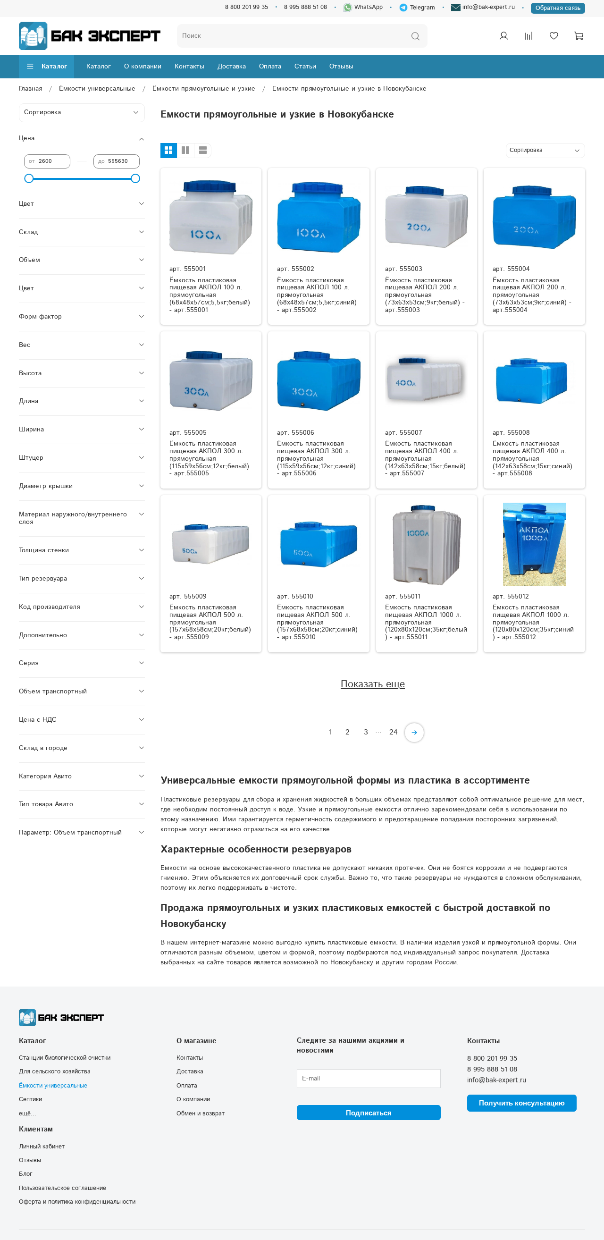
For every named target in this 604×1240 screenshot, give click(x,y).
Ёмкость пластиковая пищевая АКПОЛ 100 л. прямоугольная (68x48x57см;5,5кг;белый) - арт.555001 (209, 295)
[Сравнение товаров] (528, 35)
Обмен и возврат (200, 1113)
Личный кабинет (42, 1146)
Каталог (54, 66)
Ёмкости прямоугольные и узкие (203, 88)
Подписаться (369, 1113)
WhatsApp (367, 7)
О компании (142, 66)
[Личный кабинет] (503, 35)
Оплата (270, 66)
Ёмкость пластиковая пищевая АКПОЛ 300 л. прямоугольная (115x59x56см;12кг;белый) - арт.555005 (209, 458)
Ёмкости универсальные (97, 88)
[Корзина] (578, 35)
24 (393, 732)
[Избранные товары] (553, 35)
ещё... (27, 1113)
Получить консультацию (522, 1103)
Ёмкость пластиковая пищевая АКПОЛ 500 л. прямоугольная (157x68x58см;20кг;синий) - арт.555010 (317, 622)
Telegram (421, 7)
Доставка (232, 66)
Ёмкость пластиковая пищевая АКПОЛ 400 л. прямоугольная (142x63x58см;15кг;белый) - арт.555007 (425, 458)
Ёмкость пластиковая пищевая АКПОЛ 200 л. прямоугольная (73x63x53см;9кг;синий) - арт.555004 (532, 295)
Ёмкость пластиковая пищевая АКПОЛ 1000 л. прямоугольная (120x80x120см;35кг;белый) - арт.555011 (426, 622)
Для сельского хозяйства (55, 1071)
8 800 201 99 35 (246, 7)
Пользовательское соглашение (62, 1188)
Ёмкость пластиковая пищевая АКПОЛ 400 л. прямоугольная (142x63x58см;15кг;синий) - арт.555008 (532, 458)
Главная (30, 88)
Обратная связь (558, 8)
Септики (30, 1099)
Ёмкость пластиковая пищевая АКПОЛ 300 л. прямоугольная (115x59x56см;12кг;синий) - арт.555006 (316, 458)
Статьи (305, 66)
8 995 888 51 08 (305, 7)
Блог (26, 1174)
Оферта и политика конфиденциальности (77, 1202)
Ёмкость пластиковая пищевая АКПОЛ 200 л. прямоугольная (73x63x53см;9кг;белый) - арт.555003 (425, 295)
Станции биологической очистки (64, 1058)
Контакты (189, 66)
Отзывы (341, 66)
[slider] (29, 178)
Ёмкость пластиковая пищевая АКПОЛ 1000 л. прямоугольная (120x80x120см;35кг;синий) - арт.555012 (533, 622)
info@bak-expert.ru (488, 7)
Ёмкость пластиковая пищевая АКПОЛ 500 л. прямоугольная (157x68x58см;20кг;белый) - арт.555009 (210, 622)
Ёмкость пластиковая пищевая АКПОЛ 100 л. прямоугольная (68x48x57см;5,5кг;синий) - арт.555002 (317, 295)
